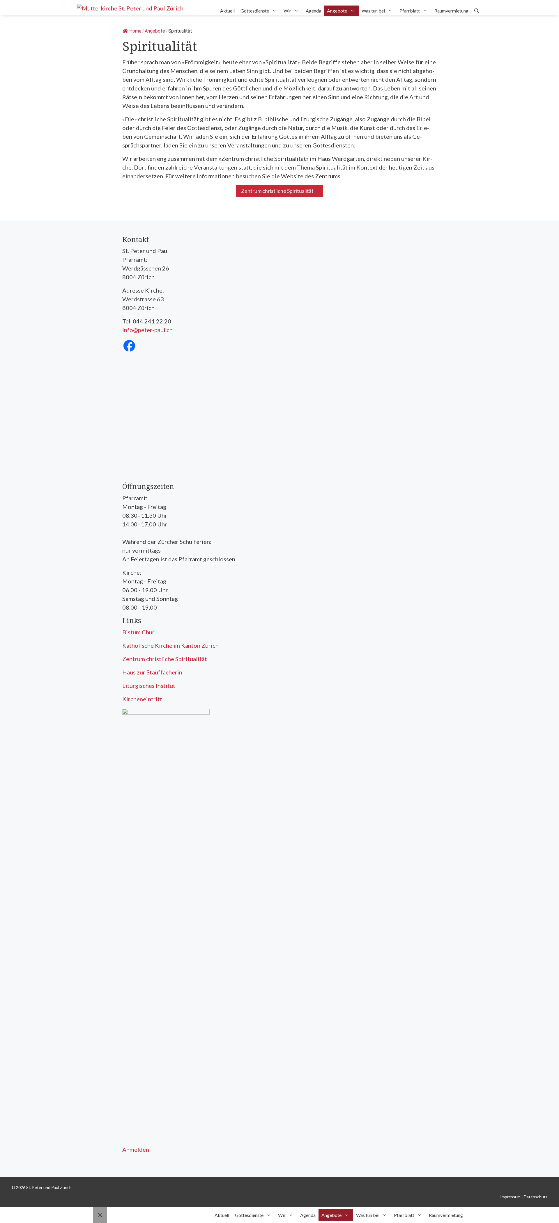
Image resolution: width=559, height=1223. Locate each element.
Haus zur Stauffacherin (152, 672)
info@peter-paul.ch (147, 329)
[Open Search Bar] (476, 11)
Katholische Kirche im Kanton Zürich (170, 645)
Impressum (510, 1196)
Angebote (337, 10)
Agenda (313, 10)
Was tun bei (373, 10)
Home (135, 31)
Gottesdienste (254, 10)
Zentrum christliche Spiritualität (164, 658)
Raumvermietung (451, 10)
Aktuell (227, 10)
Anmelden (135, 1149)
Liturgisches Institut (148, 685)
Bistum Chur (138, 632)
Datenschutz (535, 1196)
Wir (287, 10)
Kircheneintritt (142, 698)
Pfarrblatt (409, 10)
